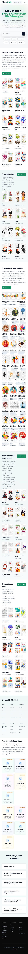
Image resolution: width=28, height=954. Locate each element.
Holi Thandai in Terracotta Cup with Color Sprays (13, 442)
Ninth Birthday (22, 398)
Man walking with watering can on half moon (22, 303)
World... (4, 321)
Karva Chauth (5, 352)
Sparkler (10, 384)
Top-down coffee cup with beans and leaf (22, 350)
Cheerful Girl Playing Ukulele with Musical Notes (5, 427)
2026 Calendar (5, 555)
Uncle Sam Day (18, 164)
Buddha (12, 720)
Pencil (11, 729)
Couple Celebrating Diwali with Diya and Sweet (22, 442)
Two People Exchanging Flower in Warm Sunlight (5, 397)
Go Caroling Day (6, 520)
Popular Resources (4, 929)
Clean (7, 2)
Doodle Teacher (5, 428)
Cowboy (21, 707)
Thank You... (4, 336)
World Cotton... (13, 429)
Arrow (11, 704)
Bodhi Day (17, 520)
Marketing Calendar (4, 937)
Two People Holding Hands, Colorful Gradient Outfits (15, 367)
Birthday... (4, 304)
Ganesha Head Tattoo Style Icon (23, 381)
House (20, 710)
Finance (21, 723)
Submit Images (12, 930)
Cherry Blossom (22, 720)
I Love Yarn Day (18, 383)
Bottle (3, 720)
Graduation (5, 655)
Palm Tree (4, 730)
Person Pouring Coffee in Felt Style (14, 334)
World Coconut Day (20, 146)
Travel (3, 734)
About (20, 925)
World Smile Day (6, 110)
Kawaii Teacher (4, 414)
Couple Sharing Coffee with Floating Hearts (13, 350)
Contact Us (22, 933)
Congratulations (6, 537)
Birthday (17, 620)
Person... (12, 338)
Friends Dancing (20, 431)
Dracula (4, 502)
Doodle (4, 256)
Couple (12, 353)
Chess (3, 707)
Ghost (6, 42)
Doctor (3, 723)
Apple (3, 704)
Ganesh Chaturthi (6, 164)
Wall (20, 732)
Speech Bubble (13, 717)
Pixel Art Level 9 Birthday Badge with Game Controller (21, 397)
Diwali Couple (22, 445)
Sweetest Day (14, 352)
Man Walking (22, 306)
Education (4, 690)
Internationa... (23, 304)
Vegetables (13, 732)
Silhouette (17, 256)
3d (2, 204)
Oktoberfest (5, 127)
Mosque (12, 726)
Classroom (13, 42)
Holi (20, 336)
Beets (16, 537)
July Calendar (13, 414)
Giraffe (3, 710)
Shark (20, 729)
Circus (16, 574)
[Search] (20, 2)
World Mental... (22, 414)
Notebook (21, 39)
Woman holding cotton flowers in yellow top (13, 427)
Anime (3, 221)
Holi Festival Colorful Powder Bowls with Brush (22, 335)
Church (12, 707)
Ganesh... (4, 382)
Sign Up (12, 927)
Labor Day (7, 39)
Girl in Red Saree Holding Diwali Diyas (23, 367)
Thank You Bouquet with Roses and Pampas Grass (5, 335)
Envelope (12, 723)
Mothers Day (22, 726)
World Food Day (14, 322)
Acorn (14, 39)
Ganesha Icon (4, 385)
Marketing (17, 672)
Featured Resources (4, 933)
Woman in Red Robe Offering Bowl (5, 350)
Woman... (4, 322)
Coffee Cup (21, 353)
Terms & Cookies (21, 930)
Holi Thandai (13, 445)
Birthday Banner (12, 304)
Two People (14, 369)
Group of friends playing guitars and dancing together (22, 427)
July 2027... (13, 413)
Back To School (19, 655)
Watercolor (18, 239)
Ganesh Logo (23, 383)
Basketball (21, 704)
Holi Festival (21, 338)
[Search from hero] (23, 34)
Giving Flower (5, 400)
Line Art (4, 239)
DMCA (20, 927)
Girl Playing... (5, 430)
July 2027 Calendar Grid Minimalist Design (14, 411)
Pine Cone (21, 42)
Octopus (21, 714)
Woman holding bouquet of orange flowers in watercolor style (6, 320)
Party (16, 637)
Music (11, 714)
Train (20, 717)
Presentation (5, 672)
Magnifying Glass (4, 727)
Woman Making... (12, 399)
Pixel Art (20, 400)
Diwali (16, 502)
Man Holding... (22, 323)
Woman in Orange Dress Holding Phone (6, 366)
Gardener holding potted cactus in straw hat (15, 320)
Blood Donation (6, 574)
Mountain (4, 714)
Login (12, 925)
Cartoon (17, 204)
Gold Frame (13, 710)
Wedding (4, 637)
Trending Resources (4, 925)
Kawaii (16, 221)
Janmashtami (5, 146)
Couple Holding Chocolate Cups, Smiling (5, 442)
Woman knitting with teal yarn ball (17, 381)
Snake (3, 717)
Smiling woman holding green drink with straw (13, 396)
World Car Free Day (20, 110)
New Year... (10, 382)
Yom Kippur (5, 91)
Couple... (4, 445)
